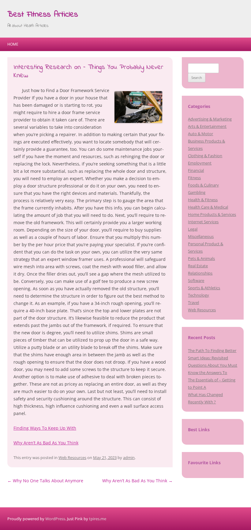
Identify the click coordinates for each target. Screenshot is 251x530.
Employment (200, 163)
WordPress (55, 518)
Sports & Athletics (204, 288)
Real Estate (198, 266)
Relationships (200, 273)
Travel (193, 302)
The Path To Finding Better (212, 350)
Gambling (196, 192)
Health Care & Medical (208, 207)
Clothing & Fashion (205, 155)
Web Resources (72, 457)
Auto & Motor (200, 133)
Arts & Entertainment (207, 126)
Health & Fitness (203, 199)
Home (12, 44)
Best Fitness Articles (42, 14)
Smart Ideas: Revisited (208, 358)
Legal (192, 229)
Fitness (194, 177)
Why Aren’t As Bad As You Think (45, 443)
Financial (196, 170)
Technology (198, 295)
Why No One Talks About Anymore (45, 481)
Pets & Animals (201, 258)
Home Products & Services (212, 214)
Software (196, 280)
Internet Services (203, 221)
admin (129, 457)
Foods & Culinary (203, 185)
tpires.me (97, 518)
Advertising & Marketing (210, 119)
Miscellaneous (201, 236)
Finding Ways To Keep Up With (44, 428)
